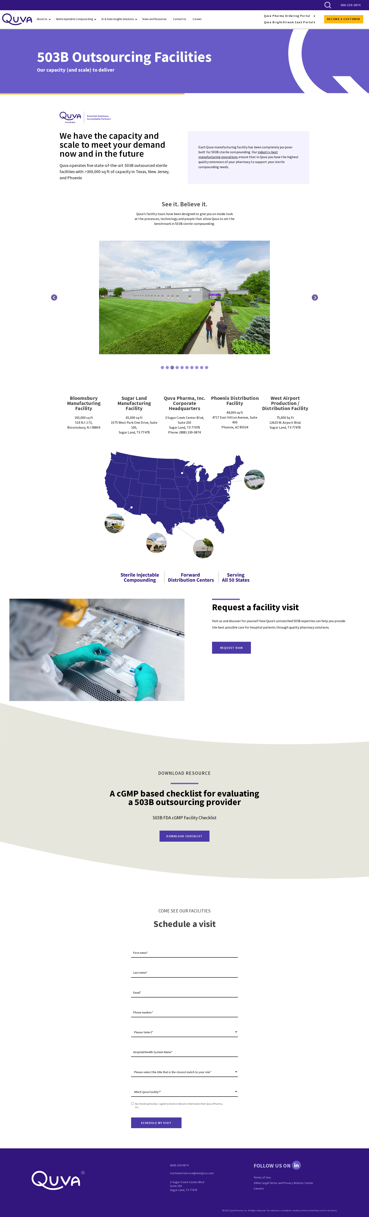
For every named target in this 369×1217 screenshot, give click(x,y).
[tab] (162, 367)
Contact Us (179, 19)
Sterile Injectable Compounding (74, 19)
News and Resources (154, 19)
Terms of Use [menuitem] (262, 1177)
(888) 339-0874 (179, 1165)
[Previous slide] (54, 297)
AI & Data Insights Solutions (117, 19)
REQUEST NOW (231, 648)
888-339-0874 (350, 5)
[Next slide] (315, 297)
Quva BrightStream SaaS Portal (288, 22)
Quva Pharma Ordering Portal (287, 16)
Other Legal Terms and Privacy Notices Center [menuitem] (283, 1183)
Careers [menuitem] (259, 1188)
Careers (197, 19)
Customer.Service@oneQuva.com (192, 1173)
